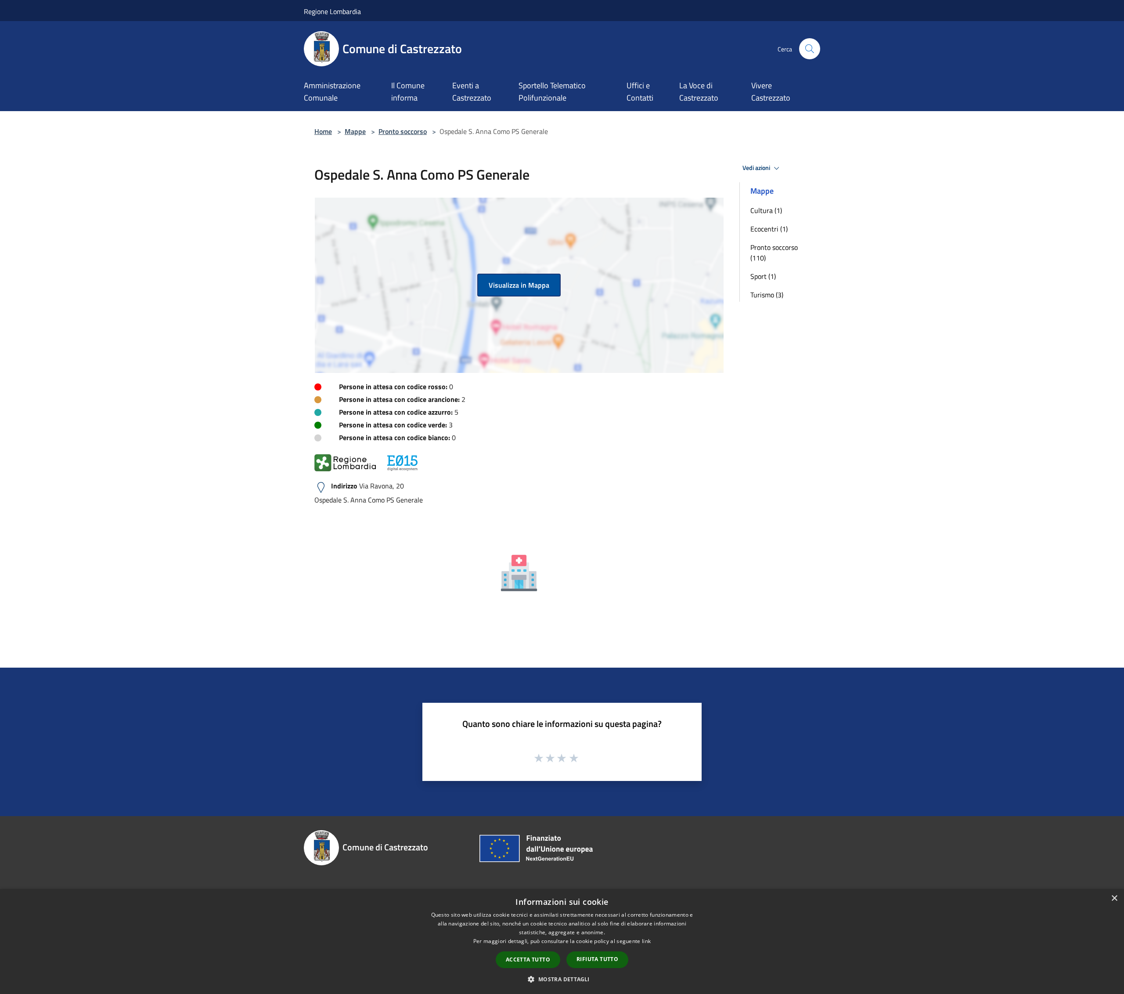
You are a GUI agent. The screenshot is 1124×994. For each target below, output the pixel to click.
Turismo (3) (766, 294)
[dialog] (562, 941)
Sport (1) (763, 276)
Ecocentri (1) (769, 229)
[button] (561, 979)
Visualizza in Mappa (519, 285)
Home (323, 131)
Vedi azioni (756, 168)
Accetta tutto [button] (528, 959)
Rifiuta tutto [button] (597, 959)
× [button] (1114, 898)
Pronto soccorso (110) (774, 252)
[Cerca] (809, 48)
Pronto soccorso (402, 131)
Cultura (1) (766, 210)
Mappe (355, 131)
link (646, 941)
